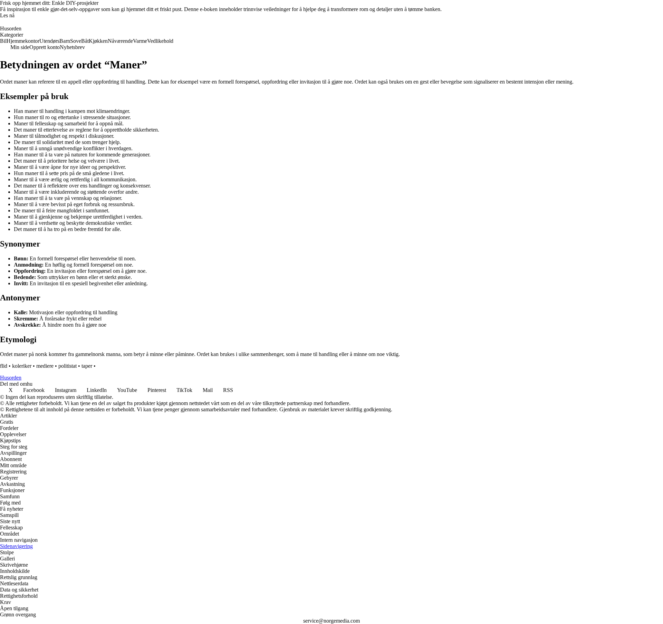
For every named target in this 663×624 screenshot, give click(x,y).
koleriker (21, 366)
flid (3, 366)
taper (86, 366)
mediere (45, 366)
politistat (67, 366)
